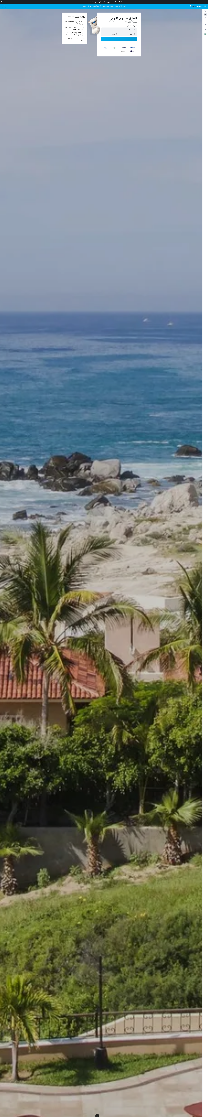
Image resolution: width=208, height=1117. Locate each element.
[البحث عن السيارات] (205, 18)
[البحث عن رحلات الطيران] (205, 11)
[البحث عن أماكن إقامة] (205, 14)
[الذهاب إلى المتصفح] (205, 24)
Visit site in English (92, 2)
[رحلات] (205, 29)
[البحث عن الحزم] (205, 21)
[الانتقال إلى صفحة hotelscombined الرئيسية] (195, 6)
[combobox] (129, 26)
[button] (2, 2)
